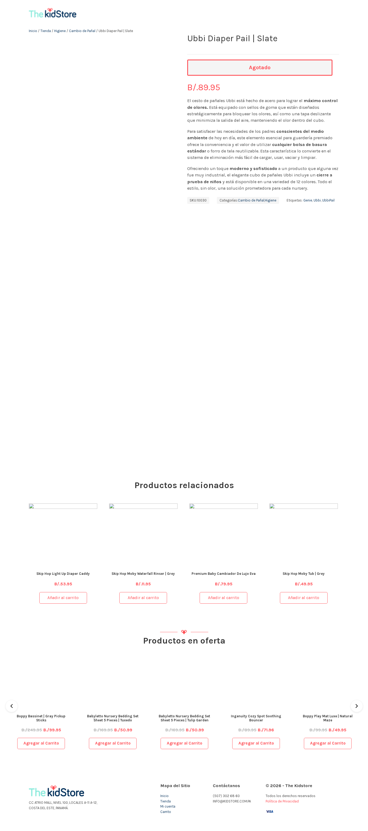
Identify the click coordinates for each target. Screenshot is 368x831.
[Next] (356, 706)
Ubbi (317, 200)
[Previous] (11, 706)
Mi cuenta (167, 806)
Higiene (60, 31)
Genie (307, 200)
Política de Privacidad (282, 801)
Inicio (33, 31)
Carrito (165, 812)
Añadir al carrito (63, 597)
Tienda (45, 31)
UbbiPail (328, 200)
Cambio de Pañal (82, 31)
